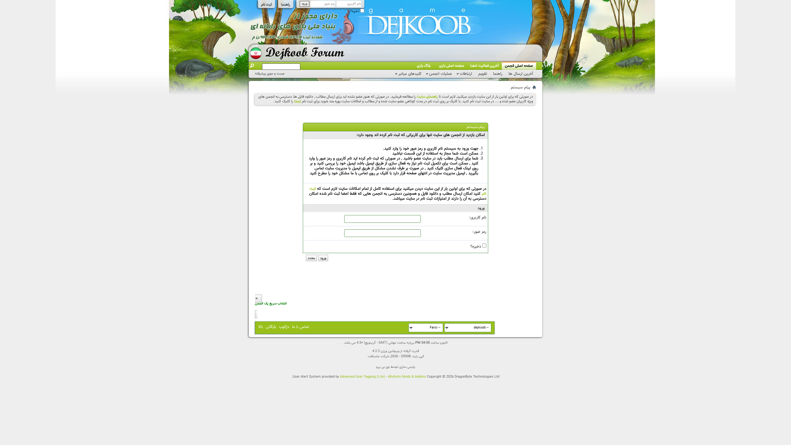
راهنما (285, 4)
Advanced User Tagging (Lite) (362, 376)
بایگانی (271, 327)
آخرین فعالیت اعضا (484, 66)
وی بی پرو (383, 367)
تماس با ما (300, 327)
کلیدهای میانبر (409, 74)
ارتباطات (466, 74)
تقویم (482, 74)
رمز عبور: (479, 231)
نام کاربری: (477, 217)
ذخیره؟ (355, 11)
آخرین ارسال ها (521, 74)
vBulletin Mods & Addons (407, 376)
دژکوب (284, 327)
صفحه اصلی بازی (451, 66)
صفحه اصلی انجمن (519, 66)
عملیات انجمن (440, 74)
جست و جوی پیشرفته (270, 73)
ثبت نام (266, 4)
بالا (260, 327)
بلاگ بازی (423, 66)
